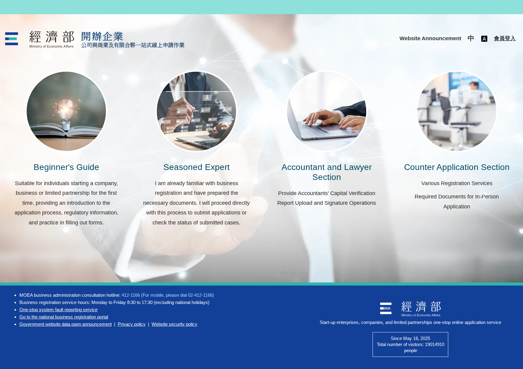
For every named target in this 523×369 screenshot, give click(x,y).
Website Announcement (430, 38)
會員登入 (505, 38)
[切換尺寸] (484, 38)
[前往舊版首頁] (95, 39)
